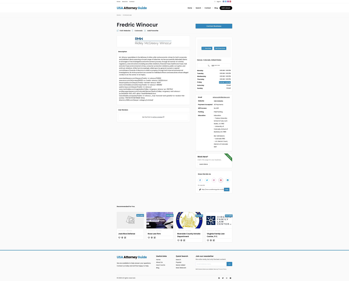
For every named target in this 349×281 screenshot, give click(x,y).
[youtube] (230, 1)
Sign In (219, 1)
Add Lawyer (225, 8)
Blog (216, 8)
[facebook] (223, 1)
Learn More (203, 164)
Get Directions (220, 48)
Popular (178, 262)
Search (198, 8)
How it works (160, 265)
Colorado (139, 30)
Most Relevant (181, 268)
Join (229, 264)
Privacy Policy (222, 269)
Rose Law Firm (154, 233)
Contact (131, 1)
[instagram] (228, 1)
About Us (125, 1)
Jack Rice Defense (126, 233)
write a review (157, 117)
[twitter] (225, 1)
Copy (226, 189)
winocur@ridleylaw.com (221, 97)
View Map (207, 48)
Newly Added (180, 265)
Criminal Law (127, 15)
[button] (214, 1)
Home (118, 1)
